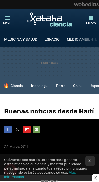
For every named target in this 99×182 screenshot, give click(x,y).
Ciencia (17, 85)
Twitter (17, 129)
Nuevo (91, 23)
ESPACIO (52, 39)
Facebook (8, 129)
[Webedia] (86, 4)
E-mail (36, 129)
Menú (7, 23)
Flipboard (27, 129)
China (78, 85)
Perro (60, 85)
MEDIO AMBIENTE (82, 39)
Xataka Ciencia (50, 19)
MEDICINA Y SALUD (20, 39)
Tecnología (40, 85)
